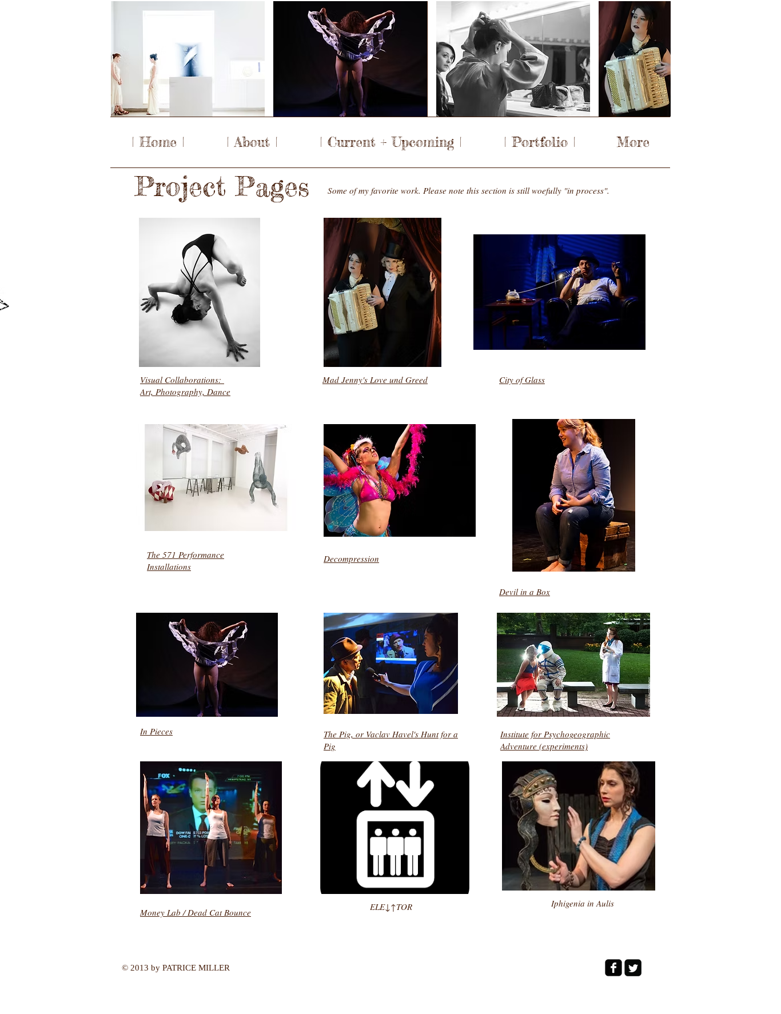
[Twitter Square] (632, 967)
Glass (535, 379)
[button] (188, 59)
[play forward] (656, 59)
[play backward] (125, 59)
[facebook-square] (613, 967)
